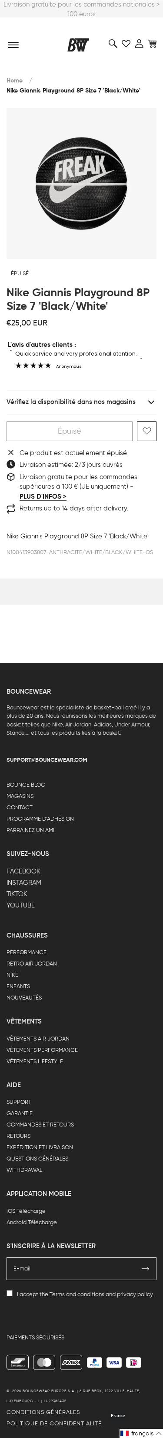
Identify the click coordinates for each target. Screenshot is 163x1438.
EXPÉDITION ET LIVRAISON (40, 1147)
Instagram (24, 883)
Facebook (23, 871)
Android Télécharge (32, 1222)
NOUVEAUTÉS (24, 997)
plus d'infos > (43, 496)
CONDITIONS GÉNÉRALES (43, 1412)
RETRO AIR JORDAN (32, 963)
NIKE (12, 975)
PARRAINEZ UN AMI (30, 830)
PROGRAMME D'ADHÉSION (40, 818)
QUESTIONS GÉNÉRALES (37, 1158)
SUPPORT (19, 1102)
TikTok (17, 894)
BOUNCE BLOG (26, 784)
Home (15, 80)
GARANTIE (20, 1113)
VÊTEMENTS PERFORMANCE (42, 1050)
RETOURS (18, 1136)
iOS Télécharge (26, 1211)
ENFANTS (18, 986)
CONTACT (20, 807)
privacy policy (135, 1294)
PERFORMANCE (27, 952)
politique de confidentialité (54, 1423)
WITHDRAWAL (24, 1170)
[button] (141, 1433)
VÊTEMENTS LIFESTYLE (35, 1061)
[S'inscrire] (145, 1268)
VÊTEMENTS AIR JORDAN (38, 1038)
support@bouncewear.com (47, 760)
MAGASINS (20, 796)
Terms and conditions (77, 1294)
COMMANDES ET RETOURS (40, 1124)
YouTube (21, 905)
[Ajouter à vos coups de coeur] (146, 431)
